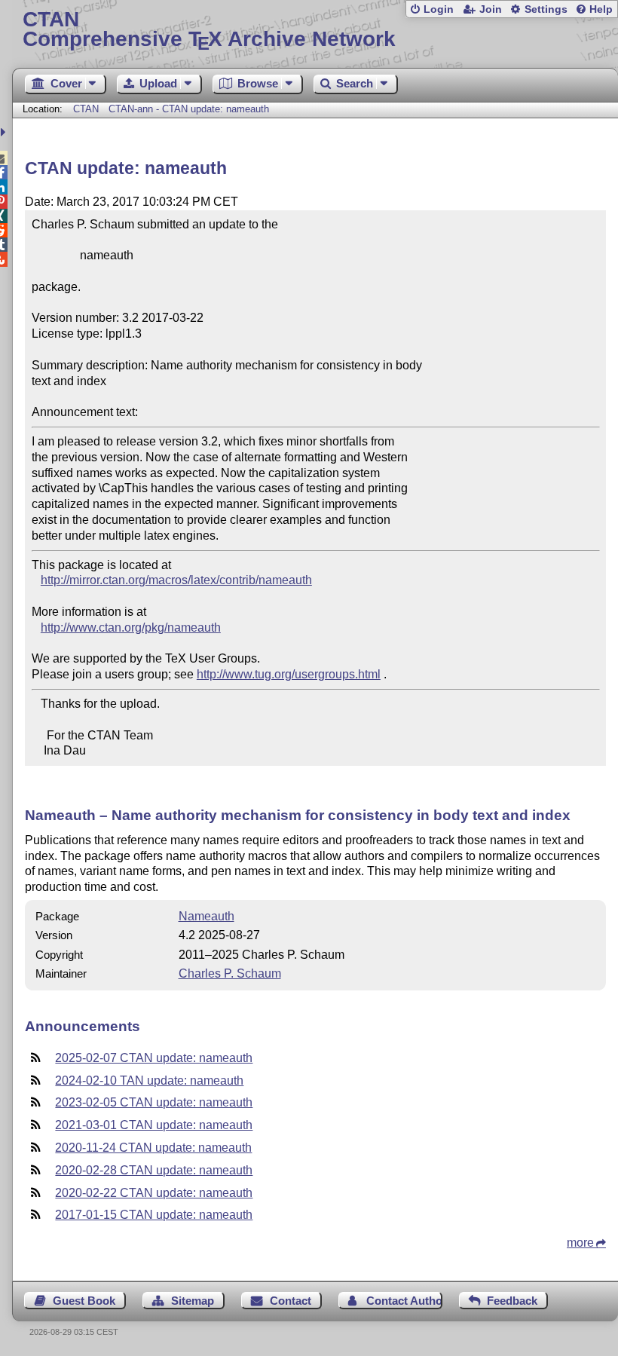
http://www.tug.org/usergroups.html (289, 674)
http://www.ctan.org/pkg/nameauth (131, 627)
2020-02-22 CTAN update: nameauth (153, 1192)
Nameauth (206, 916)
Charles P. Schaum (230, 973)
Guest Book (84, 1300)
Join (490, 9)
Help (601, 9)
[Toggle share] (5, 132)
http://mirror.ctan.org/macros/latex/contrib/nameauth (176, 580)
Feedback (512, 1300)
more (580, 1242)
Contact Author (404, 1300)
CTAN (86, 109)
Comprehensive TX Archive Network (209, 30)
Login (439, 9)
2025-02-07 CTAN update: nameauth (153, 1057)
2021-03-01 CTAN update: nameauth (153, 1125)
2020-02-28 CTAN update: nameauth (153, 1170)
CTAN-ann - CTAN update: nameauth (189, 109)
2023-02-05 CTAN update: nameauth (153, 1102)
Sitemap (192, 1300)
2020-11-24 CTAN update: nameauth (153, 1147)
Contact (290, 1300)
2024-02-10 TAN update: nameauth (149, 1080)
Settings (546, 9)
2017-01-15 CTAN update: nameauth (153, 1214)
